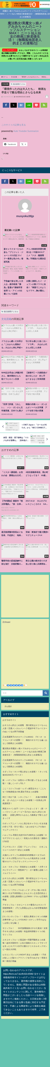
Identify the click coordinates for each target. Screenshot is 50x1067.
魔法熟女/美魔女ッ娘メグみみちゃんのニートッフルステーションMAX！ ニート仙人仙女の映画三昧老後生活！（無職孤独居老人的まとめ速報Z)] (24, 751)
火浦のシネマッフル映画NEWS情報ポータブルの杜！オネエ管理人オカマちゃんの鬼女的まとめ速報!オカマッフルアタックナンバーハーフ (23, 858)
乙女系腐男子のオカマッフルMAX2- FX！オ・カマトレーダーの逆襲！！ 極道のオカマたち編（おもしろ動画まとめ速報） (24, 740)
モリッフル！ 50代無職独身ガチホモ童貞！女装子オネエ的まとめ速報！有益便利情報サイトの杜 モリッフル (25, 931)
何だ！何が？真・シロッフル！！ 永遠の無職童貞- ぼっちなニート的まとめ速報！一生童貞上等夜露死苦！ (24, 800)
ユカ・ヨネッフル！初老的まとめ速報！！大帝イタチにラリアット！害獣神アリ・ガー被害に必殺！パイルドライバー (24, 870)
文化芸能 (5, 84)
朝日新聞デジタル (19, 84)
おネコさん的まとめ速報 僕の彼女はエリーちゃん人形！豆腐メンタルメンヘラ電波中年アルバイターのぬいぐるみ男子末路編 (24, 728)
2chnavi (6, 622)
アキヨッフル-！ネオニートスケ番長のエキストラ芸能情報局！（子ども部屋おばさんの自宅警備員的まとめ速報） (24, 908)
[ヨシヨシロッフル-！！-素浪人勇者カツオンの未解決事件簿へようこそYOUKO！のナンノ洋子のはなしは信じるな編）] (24, 920)
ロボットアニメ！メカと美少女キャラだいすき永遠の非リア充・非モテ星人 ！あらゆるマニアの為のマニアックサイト (24, 826)
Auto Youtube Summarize (26, 131)
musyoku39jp (25, 216)
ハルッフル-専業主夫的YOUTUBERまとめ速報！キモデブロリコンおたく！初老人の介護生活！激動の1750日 (24, 838)
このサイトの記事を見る (13, 125)
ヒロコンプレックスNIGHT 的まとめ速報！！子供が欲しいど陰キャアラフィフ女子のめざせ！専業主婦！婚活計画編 (24, 958)
